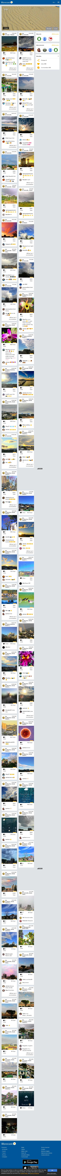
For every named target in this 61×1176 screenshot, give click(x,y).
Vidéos (23, 1149)
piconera (8, 579)
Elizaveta (25, 920)
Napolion (8, 349)
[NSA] (50, 39)
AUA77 (24, 58)
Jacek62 (25, 676)
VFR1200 (25, 360)
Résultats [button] (38, 56)
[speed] (45, 50)
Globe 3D (23, 1153)
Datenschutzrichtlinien (46, 1153)
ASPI (7, 459)
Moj (7, 647)
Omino (24, 139)
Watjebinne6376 (10, 742)
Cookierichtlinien (45, 1155)
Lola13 (7, 394)
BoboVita (25, 250)
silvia (7, 279)
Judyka (7, 99)
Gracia (24, 673)
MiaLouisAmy (26, 425)
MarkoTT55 (26, 103)
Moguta (25, 246)
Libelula (8, 497)
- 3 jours (4, 1151)
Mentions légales (45, 1151)
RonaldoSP (9, 710)
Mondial (49, 28)
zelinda (7, 362)
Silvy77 (7, 426)
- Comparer (4, 1156)
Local (55, 28)
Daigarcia (8, 244)
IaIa (6, 313)
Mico (7, 610)
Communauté (24, 1156)
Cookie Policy (24, 1173)
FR (53, 2)
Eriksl (7, 138)
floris (7, 576)
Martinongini (9, 954)
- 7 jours (4, 1153)
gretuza (8, 613)
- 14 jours (4, 1155)
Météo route (24, 1151)
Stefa (7, 1025)
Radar (22, 1147)
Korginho (25, 1045)
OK (52, 1170)
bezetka (8, 537)
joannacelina (9, 309)
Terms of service (45, 1147)
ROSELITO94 (26, 711)
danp (24, 548)
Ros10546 (8, 275)
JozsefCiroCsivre (10, 58)
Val (6, 33)
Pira (24, 982)
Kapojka (8, 214)
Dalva (24, 64)
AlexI (7, 62)
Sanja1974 (25, 143)
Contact (43, 1149)
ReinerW (25, 99)
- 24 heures (4, 1149)
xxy (23, 284)
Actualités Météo (25, 1155)
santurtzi (25, 708)
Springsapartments (11, 210)
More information (51, 1173)
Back (6, 28)
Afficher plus (55, 34)
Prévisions (4, 1147)
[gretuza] (39, 50)
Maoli (7, 990)
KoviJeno (8, 103)
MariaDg (8, 678)
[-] (39, 39)
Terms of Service (34, 1173)
